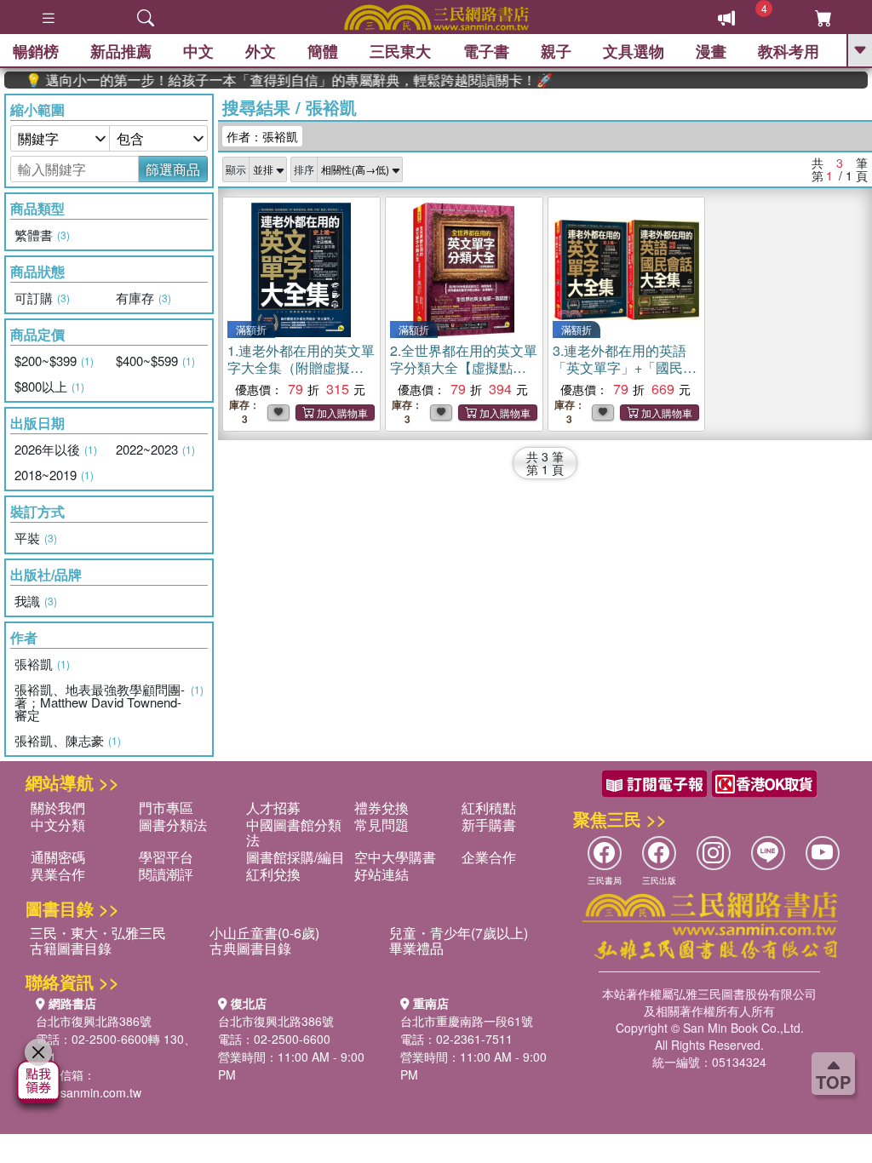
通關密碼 (58, 857)
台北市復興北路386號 (94, 1020)
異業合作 (58, 874)
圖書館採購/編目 (295, 857)
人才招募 (273, 807)
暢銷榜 (36, 51)
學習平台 (166, 857)
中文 (198, 51)
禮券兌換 (381, 807)
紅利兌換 (273, 874)
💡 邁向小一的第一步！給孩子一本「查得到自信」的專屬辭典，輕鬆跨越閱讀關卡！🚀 (270, 80)
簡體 (322, 51)
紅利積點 (489, 807)
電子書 (486, 51)
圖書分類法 (173, 824)
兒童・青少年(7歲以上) (458, 932)
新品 (121, 51)
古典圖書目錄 (250, 948)
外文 (260, 51)
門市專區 (166, 807)
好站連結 (381, 874)
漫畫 (711, 51)
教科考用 (788, 51)
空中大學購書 (395, 857)
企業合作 (489, 857)
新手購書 (489, 824)
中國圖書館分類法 (293, 832)
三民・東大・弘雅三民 (98, 932)
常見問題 (381, 824)
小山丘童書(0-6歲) (264, 932)
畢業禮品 (416, 948)
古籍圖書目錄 (71, 948)
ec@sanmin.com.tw (88, 1092)
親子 (556, 51)
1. (301, 367)
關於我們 (58, 807)
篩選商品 (173, 169)
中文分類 (58, 824)
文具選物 (633, 51)
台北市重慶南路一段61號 (466, 1020)
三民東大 (400, 51)
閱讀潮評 (166, 874)
